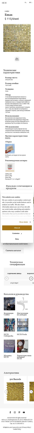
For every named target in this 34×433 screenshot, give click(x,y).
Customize (15, 233)
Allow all (17, 228)
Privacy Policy (26, 427)
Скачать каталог (13, 250)
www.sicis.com (17, 427)
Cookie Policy (17, 429)
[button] (31, 278)
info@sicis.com (7, 427)
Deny (17, 239)
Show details (23, 222)
